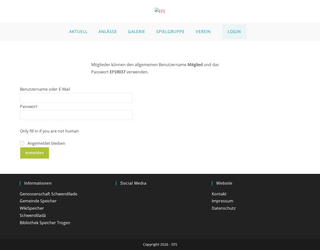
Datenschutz (224, 208)
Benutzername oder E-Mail (45, 89)
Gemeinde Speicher (38, 201)
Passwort (29, 106)
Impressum (222, 201)
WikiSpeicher (32, 208)
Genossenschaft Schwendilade (48, 194)
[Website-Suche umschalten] (251, 32)
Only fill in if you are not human (49, 131)
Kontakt (219, 194)
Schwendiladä (33, 215)
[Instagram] (118, 195)
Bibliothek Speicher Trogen (45, 222)
